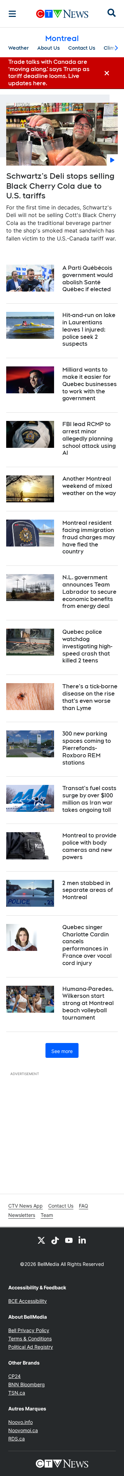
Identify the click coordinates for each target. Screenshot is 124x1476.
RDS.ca (16, 1438)
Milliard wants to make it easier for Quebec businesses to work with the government (89, 384)
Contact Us (81, 48)
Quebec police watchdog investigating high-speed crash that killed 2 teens (87, 646)
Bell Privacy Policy (28, 1330)
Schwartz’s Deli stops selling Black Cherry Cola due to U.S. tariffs (60, 185)
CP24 (14, 1376)
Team (47, 1215)
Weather (18, 48)
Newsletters (21, 1215)
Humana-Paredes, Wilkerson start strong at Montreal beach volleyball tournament (88, 1003)
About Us (48, 48)
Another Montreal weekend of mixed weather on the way (89, 485)
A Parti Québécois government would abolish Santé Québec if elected (87, 279)
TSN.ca (16, 1393)
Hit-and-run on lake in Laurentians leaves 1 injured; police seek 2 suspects (88, 329)
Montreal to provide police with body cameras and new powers (89, 846)
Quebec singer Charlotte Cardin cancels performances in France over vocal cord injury (87, 945)
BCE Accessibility (27, 1301)
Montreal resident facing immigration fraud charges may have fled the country (88, 537)
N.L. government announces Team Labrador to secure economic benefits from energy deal (89, 591)
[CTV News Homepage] (62, 14)
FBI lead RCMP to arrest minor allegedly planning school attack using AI (89, 438)
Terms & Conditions (30, 1338)
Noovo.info (20, 1422)
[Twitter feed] (41, 1240)
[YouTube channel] (69, 1240)
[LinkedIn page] (83, 1240)
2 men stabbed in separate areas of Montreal (87, 890)
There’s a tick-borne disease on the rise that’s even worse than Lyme (89, 697)
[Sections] (12, 14)
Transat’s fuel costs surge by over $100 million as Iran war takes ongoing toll (89, 799)
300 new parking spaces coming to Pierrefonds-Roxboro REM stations (86, 748)
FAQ (83, 1206)
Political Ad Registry (30, 1347)
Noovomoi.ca (23, 1430)
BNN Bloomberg (26, 1384)
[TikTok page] (55, 1240)
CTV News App (25, 1206)
